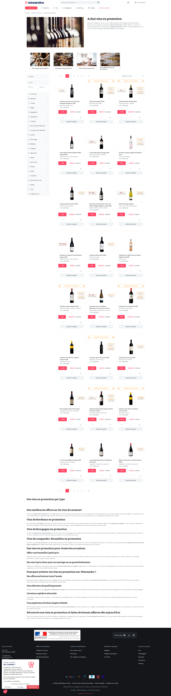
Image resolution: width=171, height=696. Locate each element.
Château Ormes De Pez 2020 (69, 204)
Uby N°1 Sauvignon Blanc (126, 204)
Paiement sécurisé (41, 653)
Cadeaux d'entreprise (110, 653)
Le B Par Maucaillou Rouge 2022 (99, 152)
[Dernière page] (88, 76)
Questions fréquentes (42, 657)
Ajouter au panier (72, 121)
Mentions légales (100, 683)
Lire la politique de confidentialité (12, 681)
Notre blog (73, 653)
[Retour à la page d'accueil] (34, 2)
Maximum (41, 87)
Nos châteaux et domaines (78, 657)
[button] (5, 691)
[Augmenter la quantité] (81, 117)
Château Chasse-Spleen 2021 (69, 306)
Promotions (141, 660)
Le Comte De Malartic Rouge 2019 (70, 460)
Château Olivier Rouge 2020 (128, 101)
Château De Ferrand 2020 (127, 357)
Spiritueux (141, 657)
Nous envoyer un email (8, 652)
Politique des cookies (112, 683)
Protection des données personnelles (83, 683)
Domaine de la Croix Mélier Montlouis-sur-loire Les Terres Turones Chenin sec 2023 (99, 308)
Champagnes (142, 653)
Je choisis (20, 687)
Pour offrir (107, 657)
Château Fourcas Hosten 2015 (128, 306)
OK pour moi (33, 687)
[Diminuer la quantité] (63, 117)
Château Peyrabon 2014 (96, 101)
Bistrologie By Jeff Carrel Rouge (70, 409)
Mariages (106, 650)
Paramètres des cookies (85, 693)
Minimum (30, 87)
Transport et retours (42, 650)
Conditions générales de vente (62, 683)
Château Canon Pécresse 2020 (99, 357)
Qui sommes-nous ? (76, 650)
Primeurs (140, 663)
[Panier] (128, 2)
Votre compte (141, 2)
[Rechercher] (98, 2)
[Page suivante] (85, 76)
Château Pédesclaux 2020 (97, 255)
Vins (139, 650)
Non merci (8, 687)
